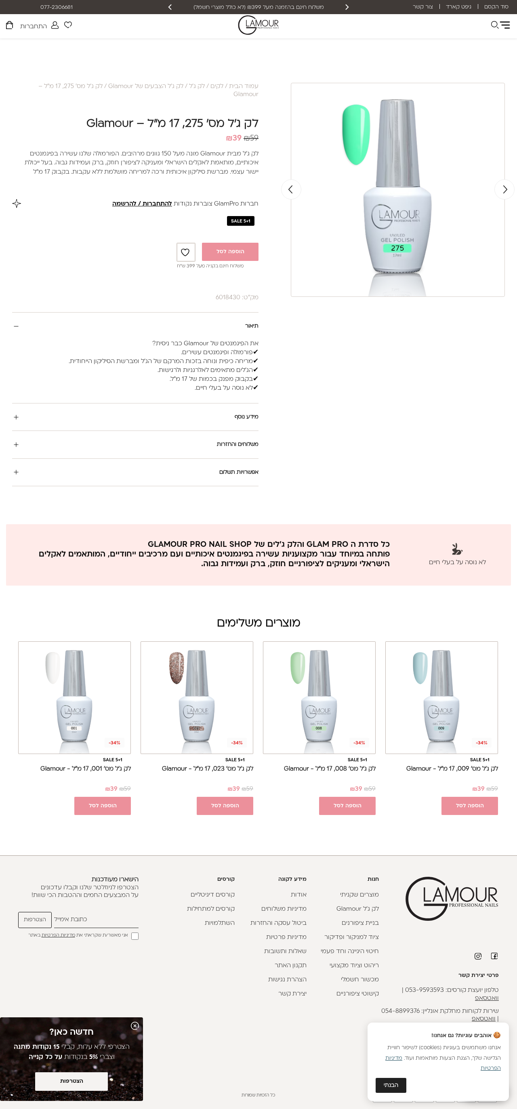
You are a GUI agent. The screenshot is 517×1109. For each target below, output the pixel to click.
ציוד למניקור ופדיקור (351, 938)
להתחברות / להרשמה (142, 204)
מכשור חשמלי (360, 980)
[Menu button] (505, 25)
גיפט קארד (458, 7)
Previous (504, 189)
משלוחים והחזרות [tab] (237, 444)
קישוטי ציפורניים (357, 994)
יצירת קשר (292, 994)
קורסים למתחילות (211, 909)
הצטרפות (71, 1081)
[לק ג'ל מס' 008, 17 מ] (319, 698)
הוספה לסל (230, 251)
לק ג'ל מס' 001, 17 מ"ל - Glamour (85, 769)
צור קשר (423, 7)
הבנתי (391, 1085)
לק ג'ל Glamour (357, 909)
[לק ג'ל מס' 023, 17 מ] (197, 698)
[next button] (170, 7)
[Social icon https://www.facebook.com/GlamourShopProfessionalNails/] (495, 956)
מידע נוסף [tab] (246, 417)
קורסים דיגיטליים (213, 895)
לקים (216, 87)
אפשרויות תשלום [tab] (238, 472)
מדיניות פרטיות (286, 938)
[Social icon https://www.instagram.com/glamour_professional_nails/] (479, 956)
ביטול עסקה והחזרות (278, 923)
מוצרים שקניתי (359, 895)
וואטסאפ (487, 999)
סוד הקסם (496, 7)
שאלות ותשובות (285, 952)
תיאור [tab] (251, 326)
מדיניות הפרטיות (58, 935)
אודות (299, 895)
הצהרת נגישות (287, 980)
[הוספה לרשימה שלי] (186, 252)
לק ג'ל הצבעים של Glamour (145, 87)
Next (291, 189)
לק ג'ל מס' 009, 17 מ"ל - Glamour (452, 769)
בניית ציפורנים (360, 923)
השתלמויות (220, 923)
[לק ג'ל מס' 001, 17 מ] (74, 698)
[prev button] (346, 7)
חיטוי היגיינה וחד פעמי (350, 952)
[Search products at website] (495, 26)
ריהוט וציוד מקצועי (354, 966)
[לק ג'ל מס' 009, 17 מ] (442, 698)
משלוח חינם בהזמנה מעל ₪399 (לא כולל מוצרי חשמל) (258, 7)
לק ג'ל (197, 87)
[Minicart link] (9, 26)
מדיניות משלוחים (284, 909)
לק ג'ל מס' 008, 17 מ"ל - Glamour (330, 769)
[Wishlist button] (68, 26)
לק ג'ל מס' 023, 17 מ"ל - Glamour (207, 769)
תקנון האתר (291, 966)
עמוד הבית (243, 87)
